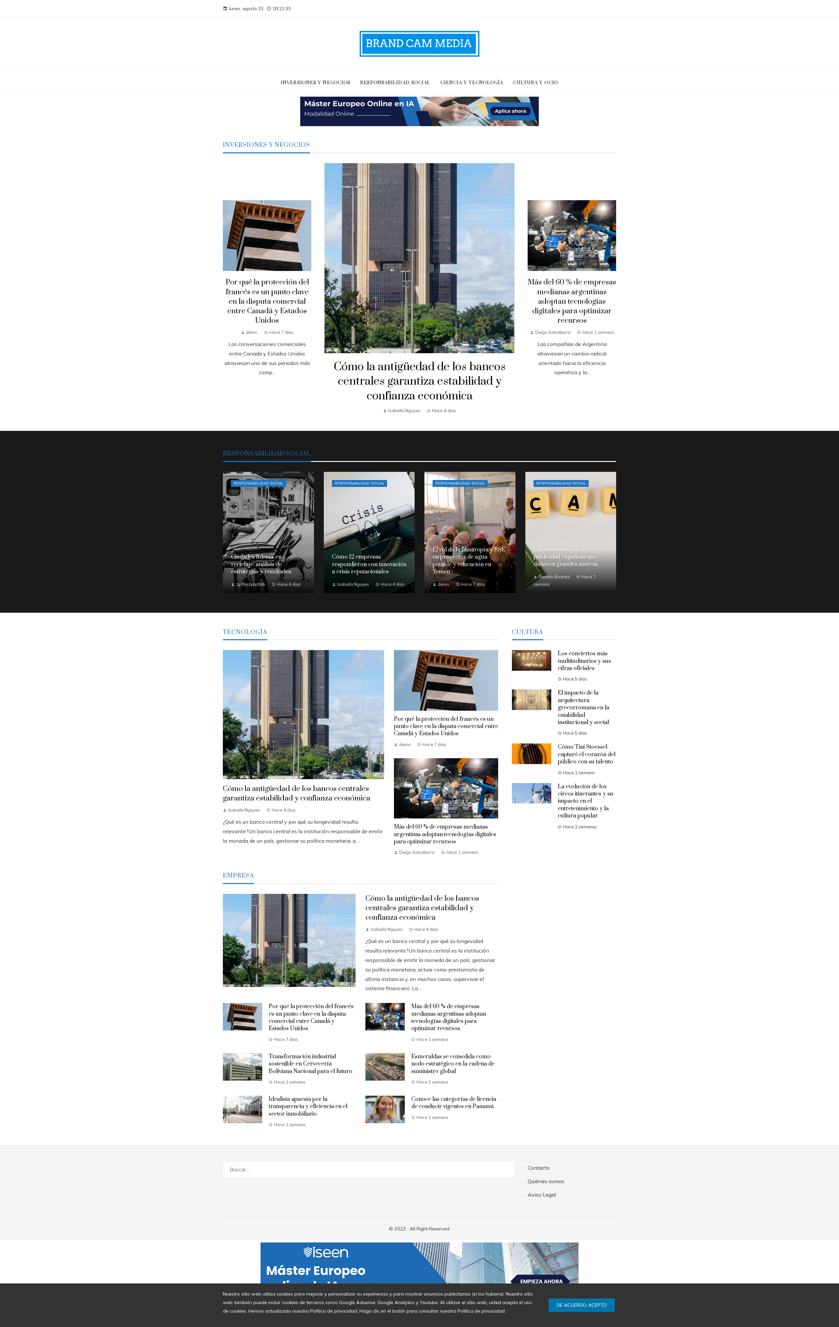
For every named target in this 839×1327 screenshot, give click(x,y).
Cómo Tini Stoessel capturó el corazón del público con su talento (586, 754)
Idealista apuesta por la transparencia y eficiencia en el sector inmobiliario (308, 1107)
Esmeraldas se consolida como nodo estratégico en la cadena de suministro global (453, 1064)
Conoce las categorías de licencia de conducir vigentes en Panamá (453, 1103)
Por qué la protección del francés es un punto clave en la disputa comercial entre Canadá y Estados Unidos (267, 301)
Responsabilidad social (258, 483)
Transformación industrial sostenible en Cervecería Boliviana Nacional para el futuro (310, 1064)
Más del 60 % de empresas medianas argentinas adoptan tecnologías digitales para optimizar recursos (572, 301)
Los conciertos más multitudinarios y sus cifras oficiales (584, 661)
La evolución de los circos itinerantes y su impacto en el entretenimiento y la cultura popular (585, 801)
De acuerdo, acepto (582, 1305)
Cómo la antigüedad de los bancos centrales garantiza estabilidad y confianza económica (420, 382)
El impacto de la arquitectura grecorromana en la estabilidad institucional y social (583, 707)
